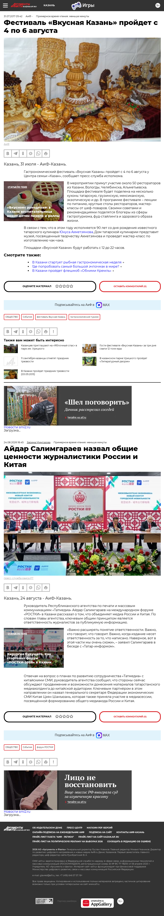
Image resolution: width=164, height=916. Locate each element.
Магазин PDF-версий (99, 827)
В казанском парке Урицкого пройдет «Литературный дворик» (123, 360)
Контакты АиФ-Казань (130, 832)
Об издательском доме (47, 827)
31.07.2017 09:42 (13, 16)
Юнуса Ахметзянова (76, 232)
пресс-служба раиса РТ (18, 578)
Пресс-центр (74, 827)
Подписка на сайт (100, 832)
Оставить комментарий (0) (130, 286)
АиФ (6, 144)
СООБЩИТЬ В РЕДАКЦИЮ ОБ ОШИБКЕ (129, 841)
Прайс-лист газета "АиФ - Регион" (53, 837)
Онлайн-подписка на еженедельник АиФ (58, 832)
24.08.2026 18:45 (14, 442)
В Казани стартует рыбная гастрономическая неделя (77, 262)
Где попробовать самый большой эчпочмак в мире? (75, 266)
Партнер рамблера (66, 901)
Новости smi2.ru (17, 427)
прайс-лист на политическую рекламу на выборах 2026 (67, 841)
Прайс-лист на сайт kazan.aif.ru (98, 837)
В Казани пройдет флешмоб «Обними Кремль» (71, 271)
